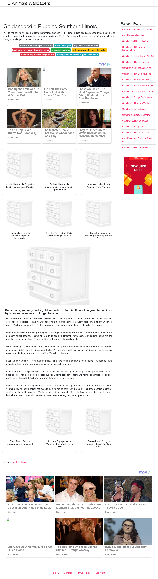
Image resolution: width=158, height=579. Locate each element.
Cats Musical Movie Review (135, 61)
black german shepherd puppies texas (30, 49)
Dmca (56, 572)
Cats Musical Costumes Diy (135, 132)
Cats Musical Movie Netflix (135, 147)
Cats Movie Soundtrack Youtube (138, 91)
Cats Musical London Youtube (136, 103)
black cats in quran (61, 49)
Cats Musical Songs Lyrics (135, 41)
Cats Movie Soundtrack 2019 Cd (138, 56)
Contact (68, 572)
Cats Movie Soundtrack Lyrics (136, 67)
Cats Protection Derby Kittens (136, 73)
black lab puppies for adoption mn (37, 54)
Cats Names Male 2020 (133, 35)
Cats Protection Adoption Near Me (137, 140)
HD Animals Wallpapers (27, 3)
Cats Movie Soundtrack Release (138, 85)
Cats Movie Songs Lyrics (134, 126)
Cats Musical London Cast (135, 120)
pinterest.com (20, 461)
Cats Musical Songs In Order (136, 79)
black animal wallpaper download (36, 45)
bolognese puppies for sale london (89, 49)
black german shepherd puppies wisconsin (77, 54)
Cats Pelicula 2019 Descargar (136, 114)
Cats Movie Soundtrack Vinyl (136, 108)
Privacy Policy (83, 572)
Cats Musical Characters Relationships (134, 48)
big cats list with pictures (86, 45)
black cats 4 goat (63, 45)
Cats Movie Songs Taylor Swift (137, 97)
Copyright (100, 572)
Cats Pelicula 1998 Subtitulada (137, 29)
